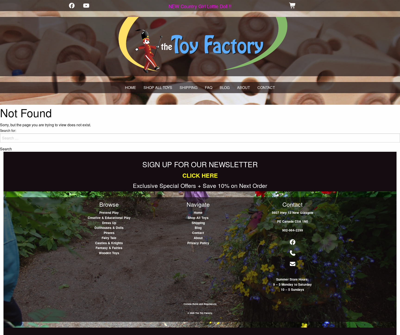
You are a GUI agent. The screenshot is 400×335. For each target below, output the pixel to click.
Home (198, 212)
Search (6, 149)
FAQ (208, 87)
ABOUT (243, 87)
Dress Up (109, 223)
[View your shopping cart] (292, 5)
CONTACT (266, 87)
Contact (198, 233)
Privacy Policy (198, 243)
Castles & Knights (109, 243)
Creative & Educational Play (109, 217)
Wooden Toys (109, 253)
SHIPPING (188, 87)
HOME (130, 87)
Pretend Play (109, 212)
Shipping (198, 223)
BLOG (225, 87)
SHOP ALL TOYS (158, 87)
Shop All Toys (198, 217)
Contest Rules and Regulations (200, 304)
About (198, 238)
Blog (198, 227)
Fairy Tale (109, 238)
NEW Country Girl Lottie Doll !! (200, 6)
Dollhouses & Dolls (109, 227)
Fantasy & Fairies (109, 248)
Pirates (109, 233)
